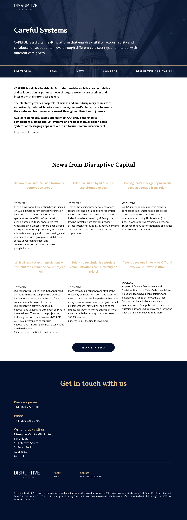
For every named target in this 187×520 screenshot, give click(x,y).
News (80, 71)
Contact (110, 71)
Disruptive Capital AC (154, 71)
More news (93, 347)
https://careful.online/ (27, 132)
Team (54, 71)
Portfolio (22, 71)
